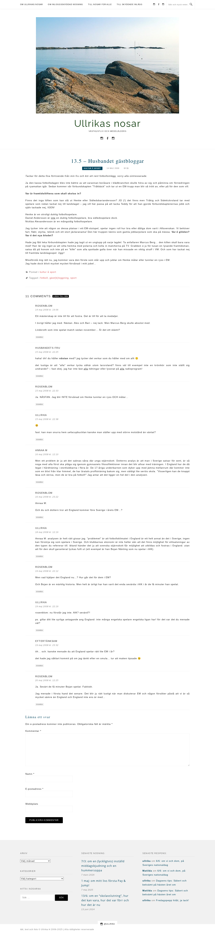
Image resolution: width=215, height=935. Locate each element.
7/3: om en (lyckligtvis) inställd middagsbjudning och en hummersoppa (102, 865)
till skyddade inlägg (129, 4)
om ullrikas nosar (31, 4)
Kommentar (33, 731)
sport (73, 277)
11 (127, 168)
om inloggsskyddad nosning (65, 4)
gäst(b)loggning (59, 277)
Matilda (147, 870)
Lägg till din (60, 296)
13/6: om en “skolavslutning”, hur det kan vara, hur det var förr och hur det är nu (105, 900)
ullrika (146, 861)
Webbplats (31, 803)
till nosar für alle (100, 4)
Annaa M (41, 450)
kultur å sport (92, 168)
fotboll (44, 277)
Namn (29, 774)
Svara (39, 337)
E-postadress (34, 789)
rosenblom (44, 305)
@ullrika (109, 924)
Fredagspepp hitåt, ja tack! (172, 900)
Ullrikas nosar (107, 123)
